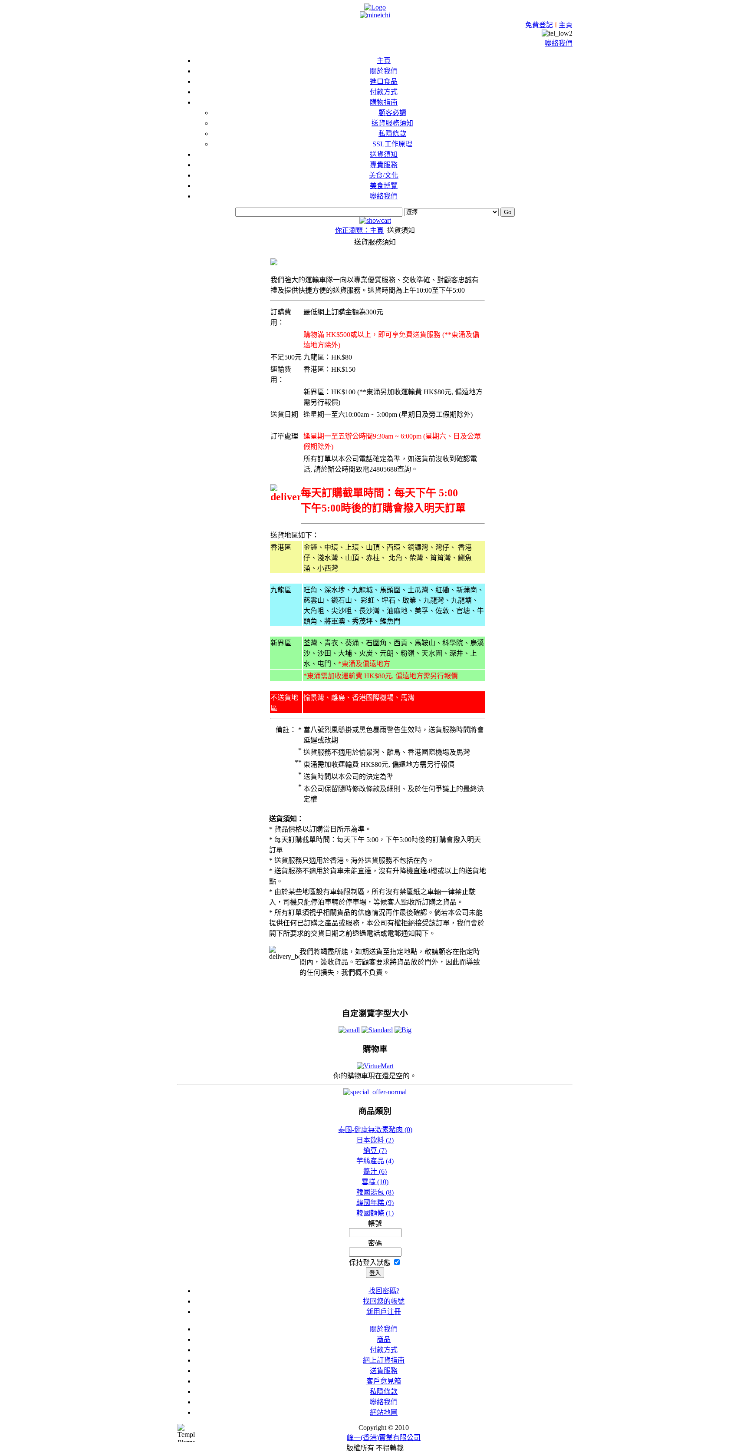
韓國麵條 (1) (375, 1213)
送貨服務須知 (392, 123)
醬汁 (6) (375, 1171)
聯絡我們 (558, 43)
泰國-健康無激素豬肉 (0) (375, 1129)
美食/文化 (383, 175)
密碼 (375, 1243)
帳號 (375, 1223)
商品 (384, 1339)
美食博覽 (384, 185)
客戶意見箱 (383, 1381)
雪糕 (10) (375, 1181)
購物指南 (384, 102)
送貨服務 (384, 1370)
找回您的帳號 (384, 1301)
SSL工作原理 (392, 144)
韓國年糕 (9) (375, 1202)
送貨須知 (384, 154)
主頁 (565, 25)
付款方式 (384, 92)
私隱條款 (392, 133)
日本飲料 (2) (375, 1140)
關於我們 (384, 71)
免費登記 (539, 25)
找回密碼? (383, 1290)
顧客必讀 (392, 112)
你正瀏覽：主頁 (359, 230)
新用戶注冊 (383, 1311)
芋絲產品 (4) (375, 1161)
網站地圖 (384, 1412)
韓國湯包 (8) (375, 1192)
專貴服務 (384, 164)
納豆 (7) (375, 1150)
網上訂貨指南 (384, 1360)
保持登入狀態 (370, 1262)
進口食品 (384, 81)
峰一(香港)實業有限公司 (384, 1437)
